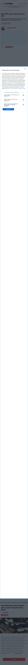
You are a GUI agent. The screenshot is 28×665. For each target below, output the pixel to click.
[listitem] (14, 92)
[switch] (23, 95)
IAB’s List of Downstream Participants (15, 88)
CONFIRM (8, 109)
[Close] (25, 69)
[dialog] (14, 332)
